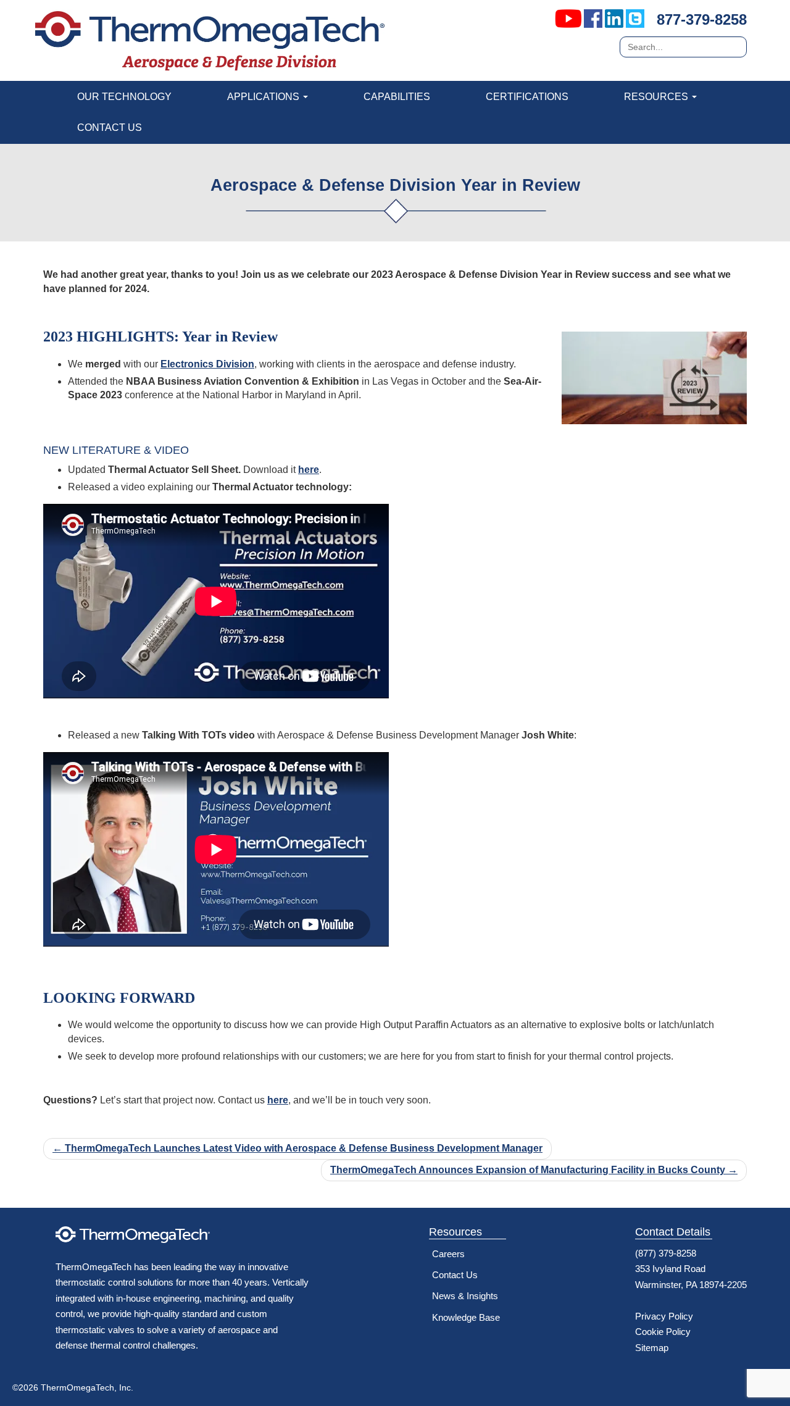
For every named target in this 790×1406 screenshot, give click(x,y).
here (308, 469)
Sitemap (651, 1347)
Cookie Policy (663, 1331)
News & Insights (465, 1296)
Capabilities (397, 96)
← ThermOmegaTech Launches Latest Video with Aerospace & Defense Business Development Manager (297, 1148)
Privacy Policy (664, 1316)
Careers (448, 1254)
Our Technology (124, 96)
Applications (264, 96)
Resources (657, 96)
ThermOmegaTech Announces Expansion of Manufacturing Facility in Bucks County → (534, 1170)
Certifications (527, 96)
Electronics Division (207, 364)
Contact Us (109, 127)
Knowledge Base (466, 1317)
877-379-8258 (702, 19)
